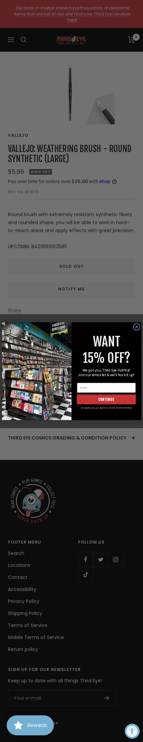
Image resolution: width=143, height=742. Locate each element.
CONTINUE (106, 399)
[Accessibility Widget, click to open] (132, 731)
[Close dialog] (137, 326)
